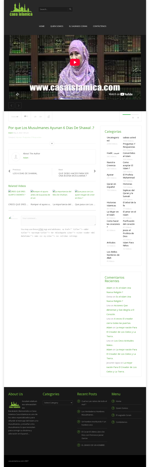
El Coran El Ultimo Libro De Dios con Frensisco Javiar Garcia (93, 435)
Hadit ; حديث (113, 153)
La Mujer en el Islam (113, 213)
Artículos (111, 242)
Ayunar (110, 174)
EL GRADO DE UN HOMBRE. (93, 445)
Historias (127, 183)
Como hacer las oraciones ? (113, 223)
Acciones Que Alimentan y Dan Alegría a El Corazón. (120, 310)
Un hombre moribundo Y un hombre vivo (94, 423)
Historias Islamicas (111, 204)
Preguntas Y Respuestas (129, 145)
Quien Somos (56, 26)
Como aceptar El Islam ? (128, 165)
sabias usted (129, 137)
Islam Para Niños (128, 244)
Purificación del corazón (129, 222)
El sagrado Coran (78, 26)
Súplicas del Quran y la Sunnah (128, 193)
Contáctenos (99, 26)
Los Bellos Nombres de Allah (113, 254)
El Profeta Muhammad (129, 176)
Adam (10, 133)
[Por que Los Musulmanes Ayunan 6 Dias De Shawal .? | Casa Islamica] (20, 8)
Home (42, 26)
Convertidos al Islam (129, 155)
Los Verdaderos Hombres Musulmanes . (93, 413)
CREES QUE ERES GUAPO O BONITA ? (27, 204)
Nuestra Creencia (111, 164)
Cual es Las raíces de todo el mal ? (94, 403)
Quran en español (111, 185)
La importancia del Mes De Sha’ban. (70, 204)
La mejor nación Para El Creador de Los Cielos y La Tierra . (121, 332)
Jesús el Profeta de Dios (128, 233)
